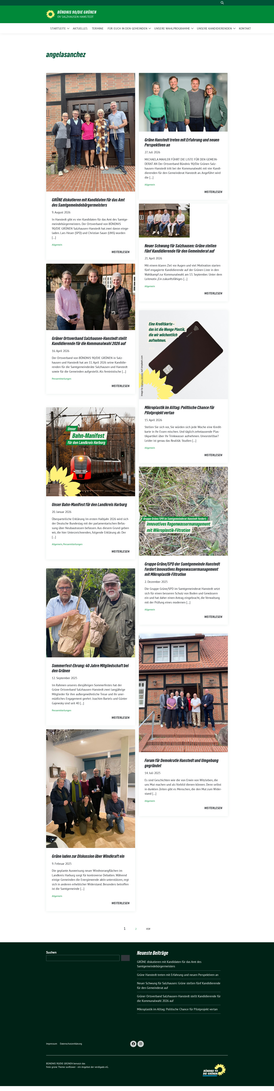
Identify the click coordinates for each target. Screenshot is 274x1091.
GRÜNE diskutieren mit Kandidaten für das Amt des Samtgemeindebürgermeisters (88, 202)
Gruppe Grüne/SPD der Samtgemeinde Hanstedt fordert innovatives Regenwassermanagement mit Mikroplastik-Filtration (182, 569)
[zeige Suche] (222, 3)
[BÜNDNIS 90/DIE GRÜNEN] (50, 14)
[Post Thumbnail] (90, 132)
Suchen (51, 952)
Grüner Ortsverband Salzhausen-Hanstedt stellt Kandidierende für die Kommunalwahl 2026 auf (89, 341)
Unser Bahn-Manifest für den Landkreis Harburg (89, 504)
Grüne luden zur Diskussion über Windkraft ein (88, 856)
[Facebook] (133, 1044)
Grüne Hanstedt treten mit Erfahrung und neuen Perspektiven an (177, 975)
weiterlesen (120, 252)
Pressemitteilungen (61, 378)
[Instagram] (140, 1044)
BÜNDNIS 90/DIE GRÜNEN (76, 12)
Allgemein (57, 244)
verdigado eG (101, 1066)
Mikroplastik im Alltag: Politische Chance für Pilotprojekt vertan (177, 1009)
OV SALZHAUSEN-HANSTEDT (75, 17)
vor (148, 928)
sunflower (71, 1066)
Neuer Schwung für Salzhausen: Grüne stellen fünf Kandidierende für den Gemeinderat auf (180, 248)
